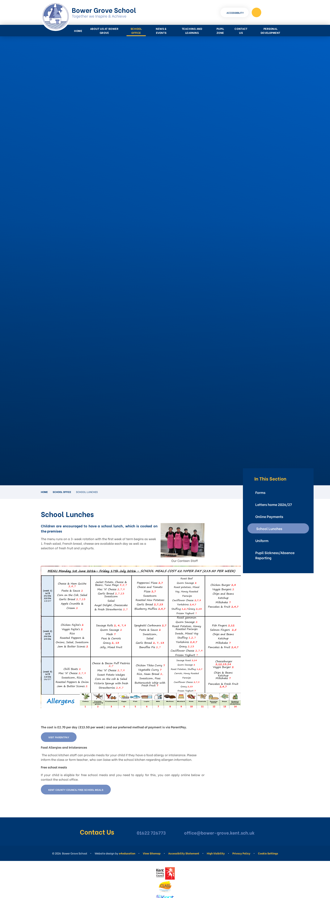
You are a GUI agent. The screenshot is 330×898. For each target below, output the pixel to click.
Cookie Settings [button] (268, 853)
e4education (127, 853)
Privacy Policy (241, 853)
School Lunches (87, 492)
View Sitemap (152, 853)
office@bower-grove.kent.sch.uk (219, 832)
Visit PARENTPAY (58, 737)
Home (44, 492)
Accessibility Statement (183, 853)
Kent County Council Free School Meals (75, 789)
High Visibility (216, 853)
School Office (62, 492)
